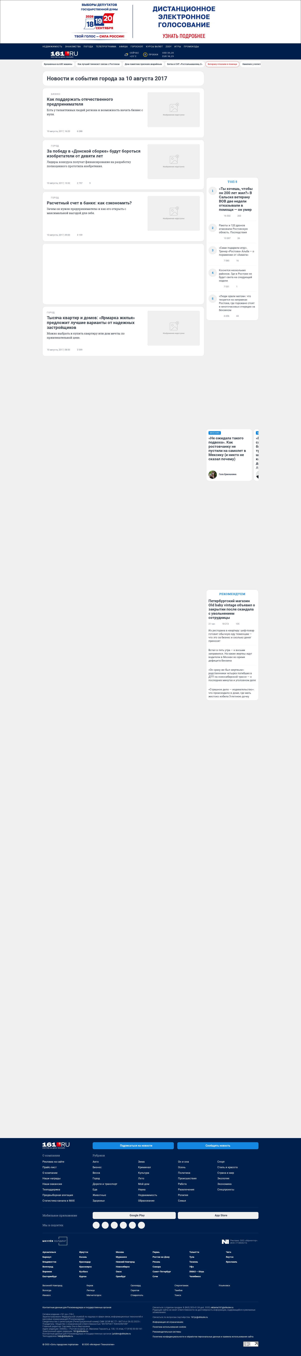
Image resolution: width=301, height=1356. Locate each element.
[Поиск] (240, 54)
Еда (95, 1189)
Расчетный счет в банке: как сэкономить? (89, 203)
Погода (88, 46)
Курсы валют (154, 46)
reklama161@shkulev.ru (222, 1307)
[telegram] (96, 1225)
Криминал (144, 1167)
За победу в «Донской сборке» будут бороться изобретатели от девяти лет (93, 153)
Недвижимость (52, 46)
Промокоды (191, 46)
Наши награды (52, 1178)
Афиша (123, 46)
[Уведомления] (248, 54)
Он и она (183, 1161)
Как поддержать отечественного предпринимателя (80, 102)
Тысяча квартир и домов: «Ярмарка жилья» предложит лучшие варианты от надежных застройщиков (91, 322)
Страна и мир (225, 1172)
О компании (50, 1172)
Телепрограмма (106, 46)
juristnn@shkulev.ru (121, 1334)
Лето (141, 1178)
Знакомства (73, 46)
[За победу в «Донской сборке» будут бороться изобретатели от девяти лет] (174, 161)
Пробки (151, 54)
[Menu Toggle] (44, 54)
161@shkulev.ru (80, 1331)
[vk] (105, 1225)
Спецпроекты (225, 1189)
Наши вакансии (52, 1184)
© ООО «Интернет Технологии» (98, 1344)
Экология (223, 1178)
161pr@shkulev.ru (199, 1317)
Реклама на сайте (53, 1161)
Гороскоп (137, 46)
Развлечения (186, 1189)
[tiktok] (141, 1225)
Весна (96, 1172)
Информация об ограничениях (168, 1322)
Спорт (221, 1161)
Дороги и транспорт (105, 1184)
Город (96, 1178)
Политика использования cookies (169, 1327)
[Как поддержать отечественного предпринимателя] (174, 109)
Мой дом (143, 1184)
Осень (182, 1167)
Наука (141, 1189)
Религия (183, 1195)
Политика (184, 1172)
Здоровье (99, 1200)
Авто (96, 1161)
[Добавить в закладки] (198, 131)
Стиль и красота (227, 1167)
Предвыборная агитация (58, 1195)
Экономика (224, 1184)
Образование (146, 1200)
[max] (123, 1225)
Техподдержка (51, 1189)
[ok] (114, 1225)
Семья (182, 1200)
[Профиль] (256, 54)
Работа (182, 1184)
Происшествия (187, 1178)
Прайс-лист (50, 1167)
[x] (132, 1225)
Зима (141, 1161)
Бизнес (97, 1167)
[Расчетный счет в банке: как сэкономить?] (174, 213)
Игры (177, 46)
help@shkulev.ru (65, 1336)
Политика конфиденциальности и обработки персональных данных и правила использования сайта (203, 1336)
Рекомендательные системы (167, 1332)
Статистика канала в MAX (59, 1200)
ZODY (169, 46)
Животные (99, 1195)
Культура (143, 1172)
